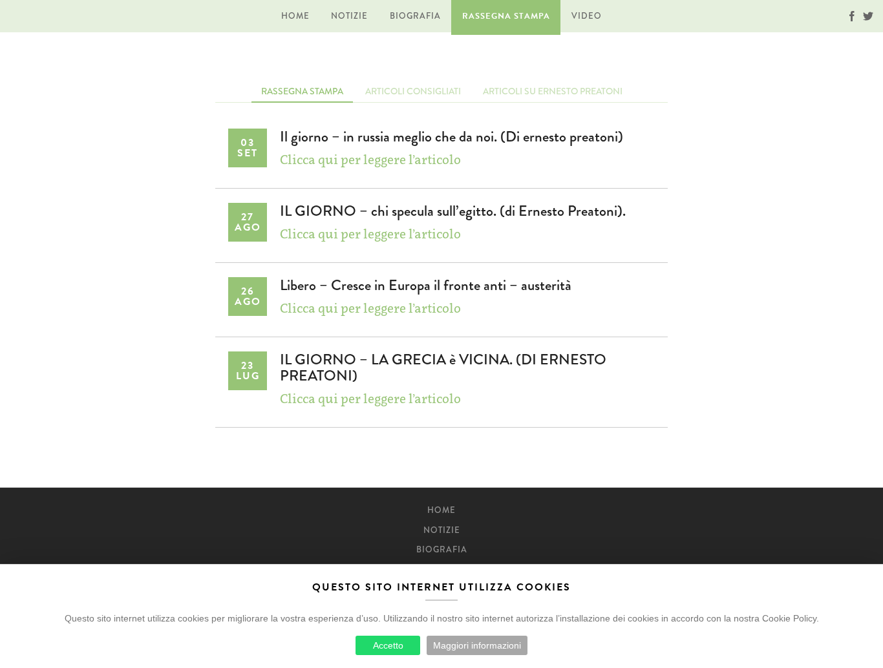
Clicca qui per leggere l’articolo (370, 159)
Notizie (349, 16)
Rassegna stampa (506, 16)
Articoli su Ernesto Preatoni (552, 91)
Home (295, 16)
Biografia (415, 16)
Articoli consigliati (413, 91)
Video (586, 16)
